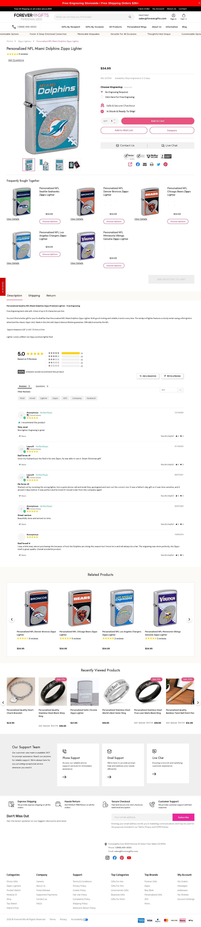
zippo (55, 398)
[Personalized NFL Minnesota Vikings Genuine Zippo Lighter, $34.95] (164, 607)
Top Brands (151, 875)
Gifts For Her (117, 881)
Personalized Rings (136, 27)
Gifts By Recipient (71, 27)
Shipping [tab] (34, 295)
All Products (115, 27)
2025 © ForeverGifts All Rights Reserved (26, 919)
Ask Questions (16, 60)
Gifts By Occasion (95, 27)
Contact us (41, 899)
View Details (13, 219)
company (77, 398)
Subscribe (183, 817)
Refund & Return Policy (84, 908)
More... (147, 903)
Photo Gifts (12, 881)
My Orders (183, 881)
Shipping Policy (80, 903)
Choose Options (49, 221)
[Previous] (12, 619)
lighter (43, 398)
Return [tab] (51, 295)
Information (172, 27)
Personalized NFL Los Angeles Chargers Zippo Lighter (52, 235)
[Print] (152, 164)
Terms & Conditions (82, 881)
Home (10, 41)
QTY (105, 121)
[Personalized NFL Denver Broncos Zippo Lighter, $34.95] (36, 607)
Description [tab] (14, 295)
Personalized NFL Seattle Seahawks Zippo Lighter (49, 191)
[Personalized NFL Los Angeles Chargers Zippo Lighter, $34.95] (121, 607)
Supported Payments (46, 894)
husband (91, 398)
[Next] (189, 619)
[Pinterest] (165, 164)
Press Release (43, 890)
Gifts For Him (117, 886)
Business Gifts (118, 894)
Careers (40, 881)
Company (41, 875)
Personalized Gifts (153, 894)
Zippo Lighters (14, 886)
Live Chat (172, 145)
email (32, 398)
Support (77, 875)
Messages (182, 886)
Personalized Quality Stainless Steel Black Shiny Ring (52, 713)
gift (65, 398)
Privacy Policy (79, 886)
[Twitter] (159, 164)
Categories (13, 875)
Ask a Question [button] (149, 376)
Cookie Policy (79, 890)
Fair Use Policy (80, 894)
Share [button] (23, 436)
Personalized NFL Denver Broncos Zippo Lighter (115, 191)
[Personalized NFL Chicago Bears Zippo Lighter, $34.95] (79, 607)
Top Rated (12, 903)
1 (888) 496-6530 (123, 847)
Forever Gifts (150, 881)
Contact (183, 9)
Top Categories (120, 875)
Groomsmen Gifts (119, 890)
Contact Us (127, 145)
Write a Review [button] (174, 376)
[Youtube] (129, 858)
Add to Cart (157, 121)
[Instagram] (107, 858)
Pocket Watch (14, 890)
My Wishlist (183, 894)
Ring (9, 899)
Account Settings (186, 899)
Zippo (147, 886)
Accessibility (77, 919)
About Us (171, 9)
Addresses (182, 890)
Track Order (144, 9)
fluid (22, 398)
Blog (184, 27)
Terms (53, 919)
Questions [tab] (40, 386)
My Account (158, 9)
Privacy (63, 919)
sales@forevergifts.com (126, 851)
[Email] (145, 164)
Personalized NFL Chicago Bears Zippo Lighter (179, 191)
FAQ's (39, 903)
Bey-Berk (149, 890)
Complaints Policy (81, 899)
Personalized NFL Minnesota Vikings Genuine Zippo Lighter (115, 235)
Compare (172, 130)
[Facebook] (138, 164)
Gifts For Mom (118, 899)
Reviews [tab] (23, 386)
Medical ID (12, 894)
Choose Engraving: (116, 87)
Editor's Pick (13, 908)
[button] (177, 436)
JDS (146, 899)
